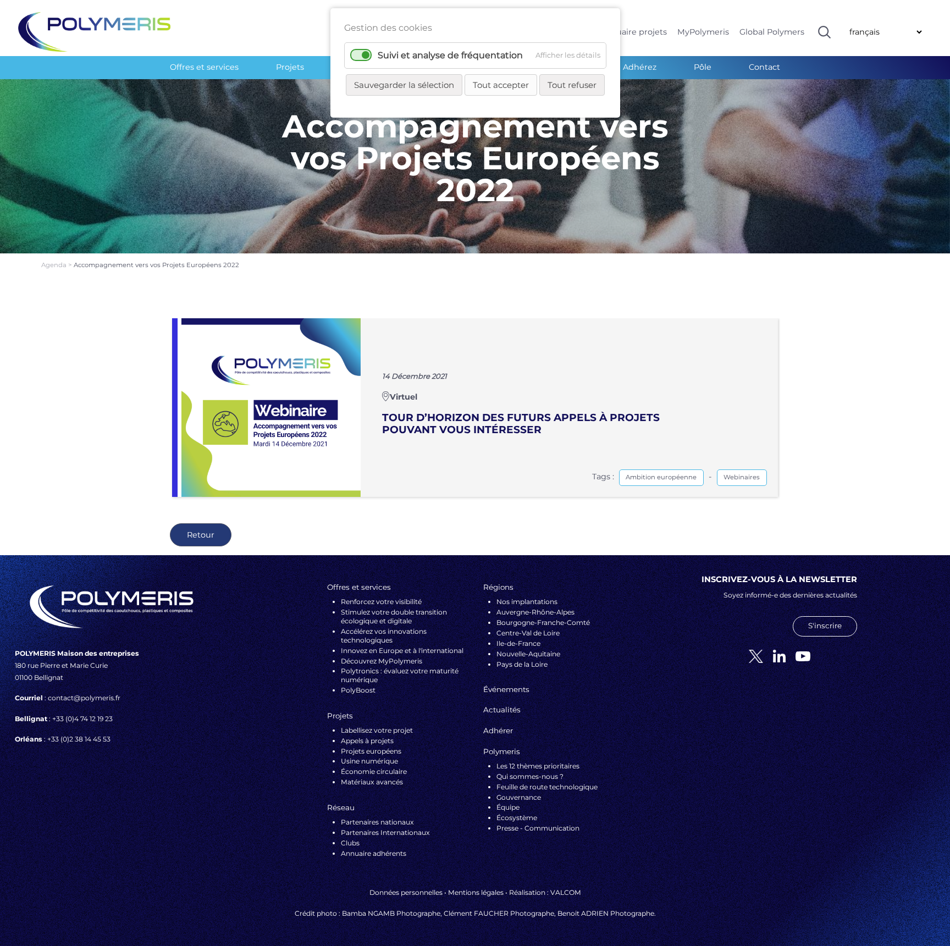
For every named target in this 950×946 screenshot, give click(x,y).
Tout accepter (501, 85)
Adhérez (639, 67)
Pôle (702, 67)
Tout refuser (572, 85)
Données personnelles (406, 892)
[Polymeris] (94, 31)
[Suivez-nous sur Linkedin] (775, 655)
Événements (506, 689)
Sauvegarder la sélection (404, 85)
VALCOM (565, 892)
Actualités (502, 709)
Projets (290, 67)
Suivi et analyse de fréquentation (450, 55)
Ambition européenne (661, 477)
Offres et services (204, 67)
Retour (200, 535)
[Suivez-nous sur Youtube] (798, 655)
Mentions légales (476, 892)
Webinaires (741, 477)
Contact (764, 67)
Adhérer (498, 730)
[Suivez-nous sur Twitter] (752, 655)
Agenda (54, 265)
